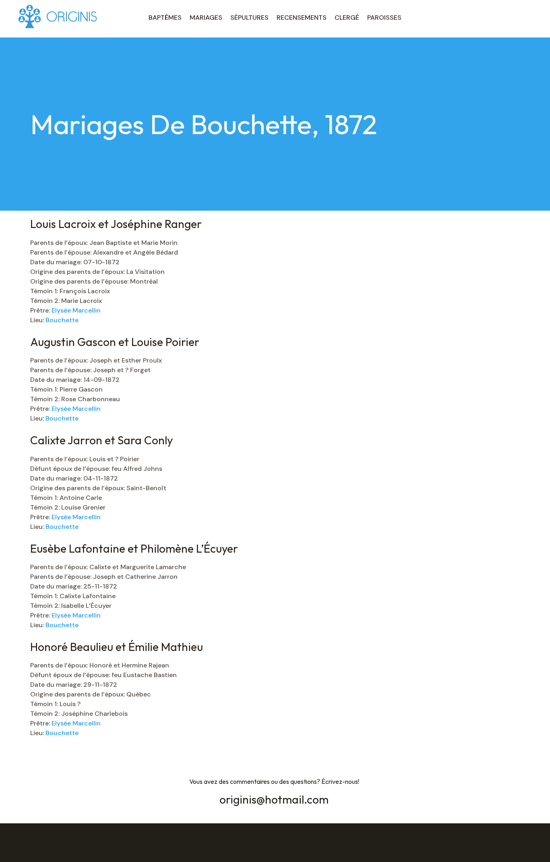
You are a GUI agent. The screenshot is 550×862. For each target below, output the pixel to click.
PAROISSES (384, 17)
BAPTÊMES (165, 17)
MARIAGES (206, 17)
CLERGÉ (347, 17)
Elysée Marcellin (76, 310)
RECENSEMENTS (302, 17)
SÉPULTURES (249, 17)
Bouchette (62, 320)
